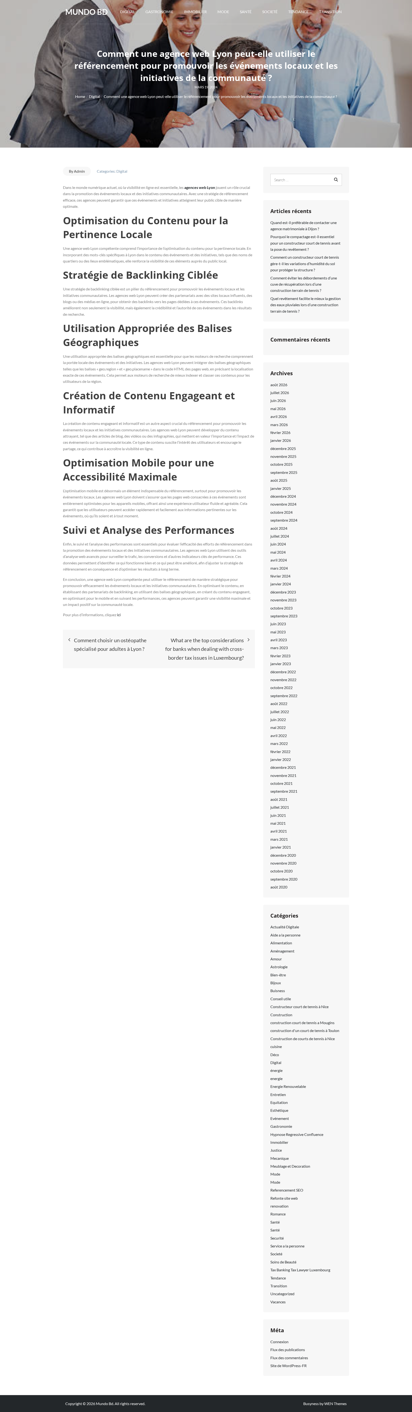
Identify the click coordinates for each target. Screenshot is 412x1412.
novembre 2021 (283, 775)
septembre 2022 (283, 695)
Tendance (298, 11)
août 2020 (278, 887)
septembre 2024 (283, 520)
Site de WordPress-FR (288, 1365)
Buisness (277, 990)
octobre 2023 (281, 608)
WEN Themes (335, 1403)
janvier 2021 (280, 847)
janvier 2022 (280, 759)
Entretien (278, 1094)
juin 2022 (278, 719)
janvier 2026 (280, 440)
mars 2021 (279, 839)
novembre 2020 (283, 863)
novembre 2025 (283, 456)
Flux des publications (287, 1349)
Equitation (279, 1102)
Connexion (279, 1341)
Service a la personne (287, 1246)
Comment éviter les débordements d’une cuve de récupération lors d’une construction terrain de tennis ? (303, 284)
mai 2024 (278, 552)
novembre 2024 (283, 504)
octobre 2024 (281, 512)
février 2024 (280, 576)
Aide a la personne (285, 935)
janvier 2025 (280, 488)
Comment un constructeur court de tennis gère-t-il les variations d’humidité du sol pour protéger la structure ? (304, 263)
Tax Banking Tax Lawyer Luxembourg (300, 1270)
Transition (330, 11)
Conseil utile (280, 998)
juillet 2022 (279, 711)
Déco (274, 1054)
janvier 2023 (280, 663)
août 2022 (278, 703)
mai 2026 (278, 408)
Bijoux (275, 982)
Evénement (279, 1118)
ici (119, 614)
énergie (276, 1070)
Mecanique (279, 1158)
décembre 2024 (283, 496)
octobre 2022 (281, 687)
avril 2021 (278, 831)
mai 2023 (278, 632)
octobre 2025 (281, 464)
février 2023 (280, 655)
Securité (277, 1238)
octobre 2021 (281, 783)
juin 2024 (278, 544)
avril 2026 (278, 416)
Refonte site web (284, 1198)
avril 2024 (278, 560)
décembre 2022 (283, 671)
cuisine (276, 1046)
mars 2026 (279, 424)
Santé (246, 11)
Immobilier (195, 11)
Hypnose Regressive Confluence (296, 1134)
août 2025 (278, 480)
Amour (276, 959)
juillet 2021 (279, 807)
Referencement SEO (286, 1190)
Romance (278, 1214)
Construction (281, 1014)
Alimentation (281, 943)
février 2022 (280, 751)
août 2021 (278, 799)
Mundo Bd (86, 11)
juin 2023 (278, 623)
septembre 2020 (283, 879)
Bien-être (278, 975)
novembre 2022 (283, 679)
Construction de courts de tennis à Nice (302, 1038)
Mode (223, 11)
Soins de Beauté (283, 1262)
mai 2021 (278, 823)
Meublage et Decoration (290, 1166)
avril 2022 (278, 735)
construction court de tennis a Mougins (302, 1022)
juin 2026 (278, 400)
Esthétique (279, 1110)
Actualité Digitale (284, 927)
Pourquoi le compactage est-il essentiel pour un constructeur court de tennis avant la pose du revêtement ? (305, 242)
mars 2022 (279, 743)
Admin (79, 171)
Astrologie (279, 966)
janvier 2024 (280, 584)
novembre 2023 (283, 600)
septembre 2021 (283, 791)
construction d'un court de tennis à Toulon (304, 1030)
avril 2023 (278, 639)
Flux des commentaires (289, 1357)
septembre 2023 (283, 616)
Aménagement (282, 951)
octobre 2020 (281, 871)
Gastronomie (159, 11)
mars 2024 (279, 568)
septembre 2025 (283, 472)
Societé (270, 11)
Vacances (278, 1302)
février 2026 (280, 432)
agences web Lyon (200, 187)
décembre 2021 (283, 767)
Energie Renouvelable (288, 1086)
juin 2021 (278, 815)
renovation (279, 1206)
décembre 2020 (283, 855)
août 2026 (278, 384)
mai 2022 (278, 727)
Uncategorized (282, 1293)
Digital (127, 11)
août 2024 (278, 528)
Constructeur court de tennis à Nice (299, 1006)
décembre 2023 (283, 592)
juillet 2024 (279, 536)
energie (276, 1078)
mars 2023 (279, 647)
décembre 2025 (283, 448)
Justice (276, 1150)
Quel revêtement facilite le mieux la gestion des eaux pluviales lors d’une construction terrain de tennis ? (305, 304)
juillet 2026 (279, 392)
